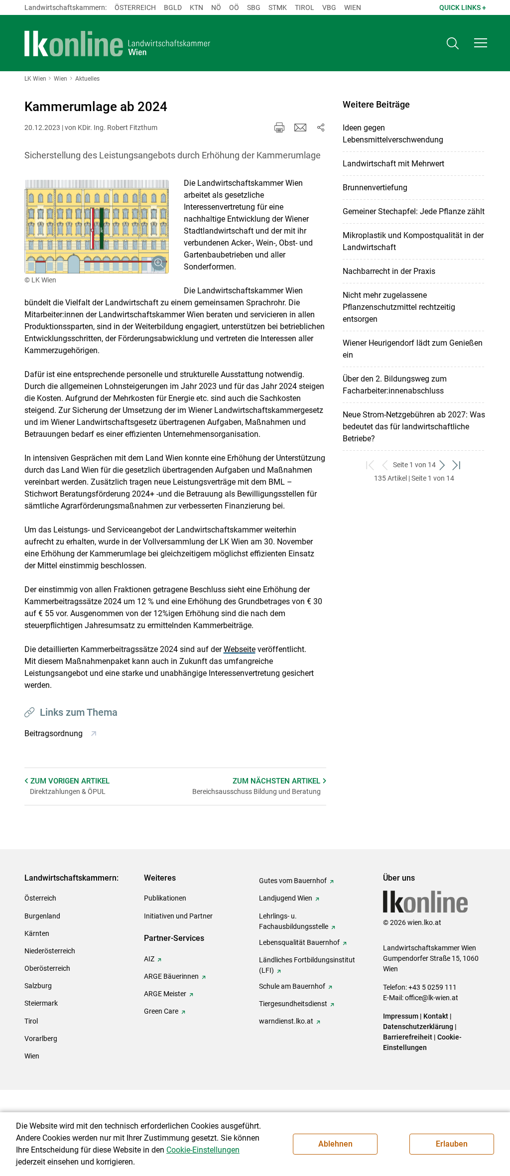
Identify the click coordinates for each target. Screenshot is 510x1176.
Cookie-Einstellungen (203, 1150)
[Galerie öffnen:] (96, 226)
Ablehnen (335, 1144)
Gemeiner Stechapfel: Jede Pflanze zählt (414, 211)
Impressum (400, 1016)
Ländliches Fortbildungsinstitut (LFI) (307, 965)
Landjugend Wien (285, 898)
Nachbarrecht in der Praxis (389, 271)
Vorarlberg (40, 1039)
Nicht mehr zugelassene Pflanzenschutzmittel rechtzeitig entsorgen (399, 307)
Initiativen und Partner (178, 916)
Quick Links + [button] (462, 7)
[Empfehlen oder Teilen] (320, 127)
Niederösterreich (49, 951)
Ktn (196, 7)
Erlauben (452, 1144)
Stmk (277, 7)
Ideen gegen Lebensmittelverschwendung (393, 133)
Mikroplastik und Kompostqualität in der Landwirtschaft (413, 241)
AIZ (149, 959)
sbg (253, 7)
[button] (480, 43)
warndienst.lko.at (286, 1021)
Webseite (239, 649)
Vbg (329, 7)
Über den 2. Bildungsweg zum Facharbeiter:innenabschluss (395, 384)
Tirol (304, 7)
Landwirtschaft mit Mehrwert (393, 163)
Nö (216, 7)
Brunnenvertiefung (375, 187)
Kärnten (36, 933)
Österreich (135, 7)
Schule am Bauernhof (292, 986)
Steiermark (41, 1003)
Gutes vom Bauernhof (293, 881)
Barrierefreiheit (407, 1037)
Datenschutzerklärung (418, 1027)
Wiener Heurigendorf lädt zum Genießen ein (413, 349)
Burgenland (42, 916)
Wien (352, 7)
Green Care (161, 1011)
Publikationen (165, 898)
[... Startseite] (117, 43)
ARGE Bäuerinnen (171, 976)
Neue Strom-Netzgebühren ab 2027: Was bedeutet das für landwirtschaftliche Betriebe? (414, 426)
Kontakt (435, 1016)
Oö (234, 7)
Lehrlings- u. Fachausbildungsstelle (293, 921)
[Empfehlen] (300, 127)
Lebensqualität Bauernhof (299, 942)
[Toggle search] (453, 43)
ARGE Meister (165, 994)
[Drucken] (279, 127)
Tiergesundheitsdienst (293, 1004)
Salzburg (38, 986)
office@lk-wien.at (431, 998)
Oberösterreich (47, 968)
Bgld (173, 7)
